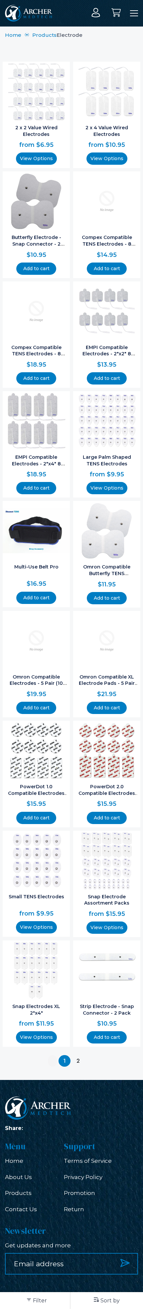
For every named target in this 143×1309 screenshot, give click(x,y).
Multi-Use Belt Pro (36, 567)
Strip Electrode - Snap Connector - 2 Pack (107, 1009)
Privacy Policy (83, 1177)
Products (44, 35)
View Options (36, 158)
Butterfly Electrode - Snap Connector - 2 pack (36, 243)
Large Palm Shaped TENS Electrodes (107, 460)
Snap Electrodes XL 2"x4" (36, 1009)
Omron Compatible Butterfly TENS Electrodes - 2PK (106, 573)
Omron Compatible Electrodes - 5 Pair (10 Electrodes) (36, 683)
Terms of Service (88, 1161)
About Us (18, 1177)
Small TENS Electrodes (36, 897)
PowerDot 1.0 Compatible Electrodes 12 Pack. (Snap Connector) (36, 796)
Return (74, 1209)
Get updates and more (38, 1245)
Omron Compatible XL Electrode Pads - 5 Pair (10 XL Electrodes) (107, 683)
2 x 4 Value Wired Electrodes (106, 131)
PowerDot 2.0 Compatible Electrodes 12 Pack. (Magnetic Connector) (106, 796)
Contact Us (21, 1209)
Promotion (79, 1193)
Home (13, 35)
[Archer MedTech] (28, 13)
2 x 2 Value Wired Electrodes (36, 131)
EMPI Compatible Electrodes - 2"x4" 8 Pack (36, 463)
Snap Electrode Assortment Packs (106, 900)
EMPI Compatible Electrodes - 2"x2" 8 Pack (106, 353)
